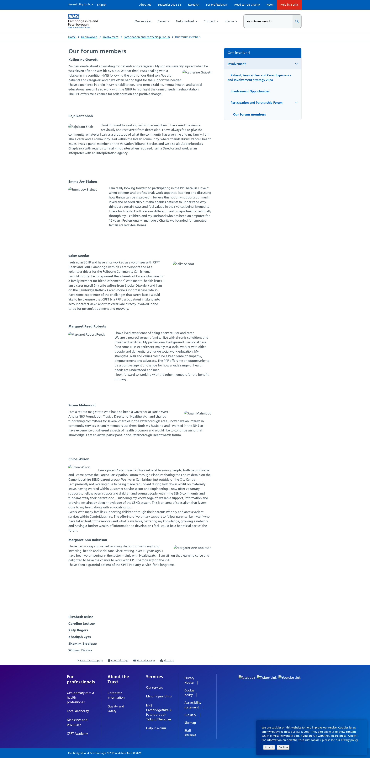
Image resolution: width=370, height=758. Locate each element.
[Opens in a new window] (247, 677)
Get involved (89, 37)
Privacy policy (349, 740)
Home (72, 37)
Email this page (146, 660)
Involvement (110, 37)
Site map (169, 660)
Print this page (119, 660)
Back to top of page (91, 660)
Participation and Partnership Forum (147, 37)
